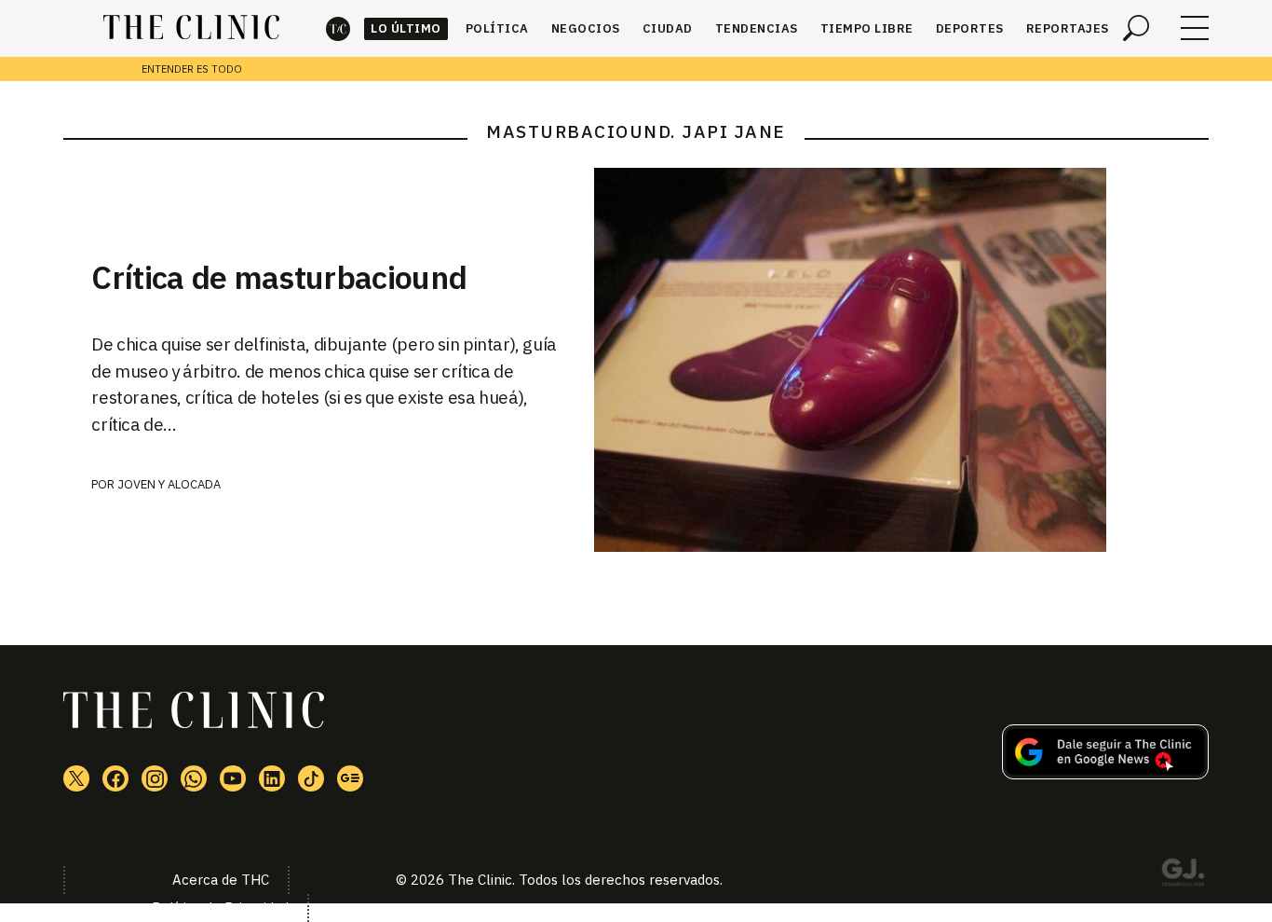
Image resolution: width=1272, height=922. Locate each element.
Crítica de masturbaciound (279, 276)
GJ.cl (1182, 875)
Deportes (970, 28)
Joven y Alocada (169, 484)
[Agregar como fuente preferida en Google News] (1105, 773)
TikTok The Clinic (311, 778)
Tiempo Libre (866, 28)
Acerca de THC (220, 879)
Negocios (585, 28)
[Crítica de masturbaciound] (901, 360)
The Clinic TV (233, 778)
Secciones (1195, 28)
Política (497, 28)
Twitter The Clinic (76, 778)
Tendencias (756, 28)
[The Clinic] (191, 28)
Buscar (1136, 28)
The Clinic (338, 28)
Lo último (406, 28)
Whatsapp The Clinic (194, 778)
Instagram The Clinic (155, 778)
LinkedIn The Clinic (272, 778)
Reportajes (1067, 28)
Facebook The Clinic (115, 778)
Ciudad (668, 28)
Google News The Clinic (350, 778)
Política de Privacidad (220, 907)
